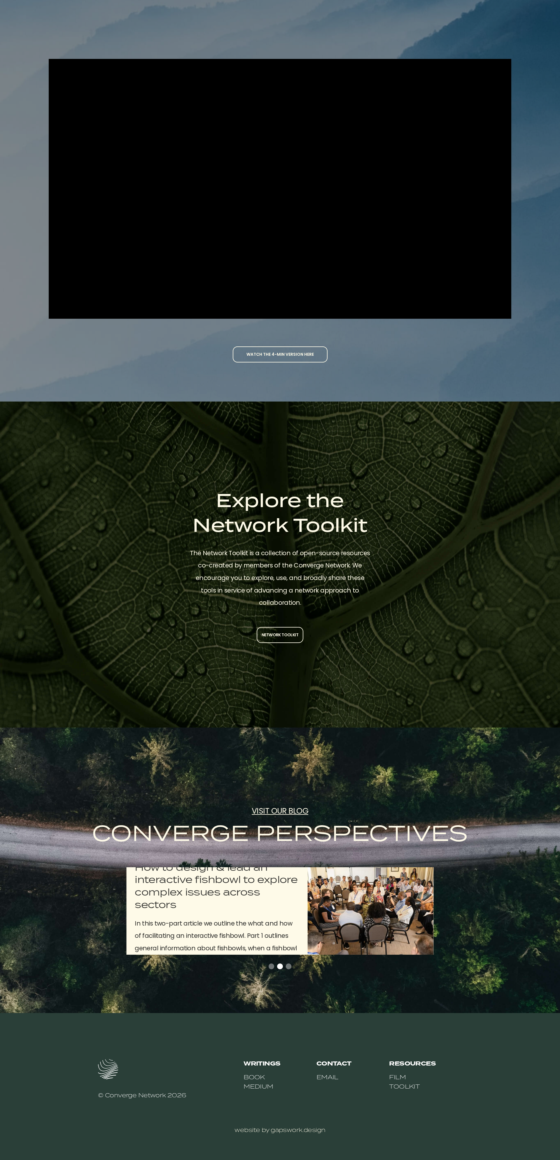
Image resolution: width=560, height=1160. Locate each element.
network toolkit (280, 635)
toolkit (404, 1086)
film (397, 1077)
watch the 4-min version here (280, 354)
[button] (271, 966)
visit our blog (280, 810)
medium (258, 1086)
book (254, 1077)
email (327, 1077)
